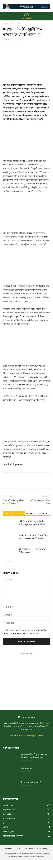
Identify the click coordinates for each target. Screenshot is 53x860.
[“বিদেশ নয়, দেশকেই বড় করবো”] (10, 786)
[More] (33, 46)
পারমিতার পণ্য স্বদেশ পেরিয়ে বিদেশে (40, 502)
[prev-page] (5, 563)
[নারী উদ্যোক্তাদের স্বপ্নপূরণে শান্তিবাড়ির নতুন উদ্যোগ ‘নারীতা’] (10, 525)
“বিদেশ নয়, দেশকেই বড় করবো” (30, 782)
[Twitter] (13, 46)
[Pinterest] (19, 46)
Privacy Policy (42, 848)
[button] (5, 16)
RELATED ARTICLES (14, 513)
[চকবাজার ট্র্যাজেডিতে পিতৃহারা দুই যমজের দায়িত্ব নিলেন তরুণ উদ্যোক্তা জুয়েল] (10, 758)
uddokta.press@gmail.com (30, 735)
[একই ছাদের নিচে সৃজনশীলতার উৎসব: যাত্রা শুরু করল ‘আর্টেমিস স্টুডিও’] (10, 539)
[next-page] (9, 563)
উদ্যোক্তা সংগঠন (16, 23)
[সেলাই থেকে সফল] (10, 772)
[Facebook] (6, 46)
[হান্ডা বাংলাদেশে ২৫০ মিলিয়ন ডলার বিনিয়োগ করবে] (10, 553)
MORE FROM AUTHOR (36, 513)
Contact (18, 848)
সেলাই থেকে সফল (26, 768)
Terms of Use (29, 848)
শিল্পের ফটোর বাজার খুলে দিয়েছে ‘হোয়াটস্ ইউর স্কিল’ (14, 502)
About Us (9, 848)
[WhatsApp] (26, 46)
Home (5, 23)
